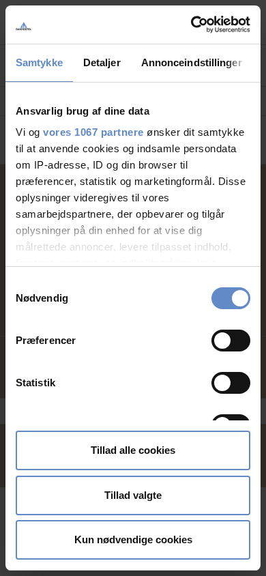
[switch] (230, 340)
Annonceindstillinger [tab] (191, 62)
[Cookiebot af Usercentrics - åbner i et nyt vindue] (191, 24)
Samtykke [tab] (39, 62)
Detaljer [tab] (102, 62)
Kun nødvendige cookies (133, 539)
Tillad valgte (133, 495)
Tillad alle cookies (133, 450)
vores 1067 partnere (93, 132)
